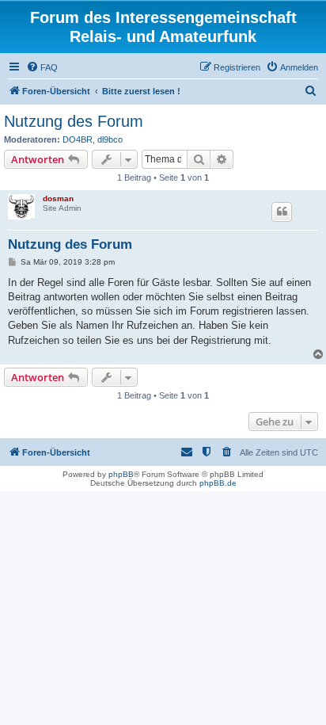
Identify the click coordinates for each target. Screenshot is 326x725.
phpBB (121, 474)
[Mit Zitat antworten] (281, 211)
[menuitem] (42, 67)
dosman (58, 198)
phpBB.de (218, 483)
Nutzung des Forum (73, 121)
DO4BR (78, 139)
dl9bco (110, 139)
